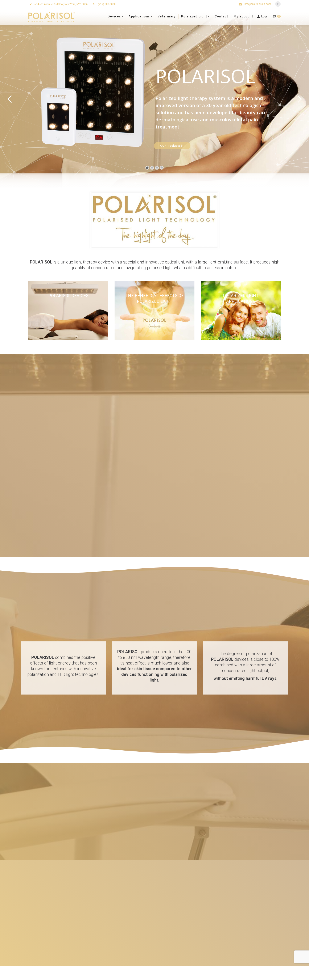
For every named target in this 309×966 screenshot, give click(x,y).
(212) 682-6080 (106, 4)
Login (264, 16)
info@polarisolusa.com (257, 4)
